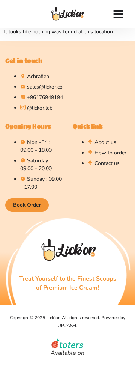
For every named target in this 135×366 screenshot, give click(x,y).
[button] (118, 14)
